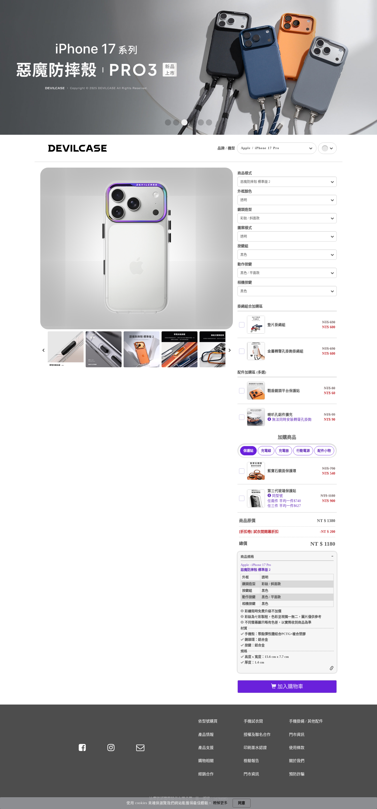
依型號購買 (207, 721)
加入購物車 (289, 686)
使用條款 (296, 748)
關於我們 (296, 761)
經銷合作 (206, 774)
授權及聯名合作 (257, 735)
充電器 (284, 450)
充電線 (266, 450)
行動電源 (303, 450)
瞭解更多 (220, 803)
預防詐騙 (296, 774)
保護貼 (248, 450)
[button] (168, 122)
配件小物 (324, 450)
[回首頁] (77, 148)
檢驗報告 (251, 761)
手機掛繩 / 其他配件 (306, 721)
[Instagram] (111, 747)
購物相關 (206, 761)
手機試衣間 (253, 721)
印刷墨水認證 (255, 748)
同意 (241, 803)
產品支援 (206, 748)
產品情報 (206, 735)
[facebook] (83, 747)
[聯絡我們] (140, 747)
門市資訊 (296, 735)
